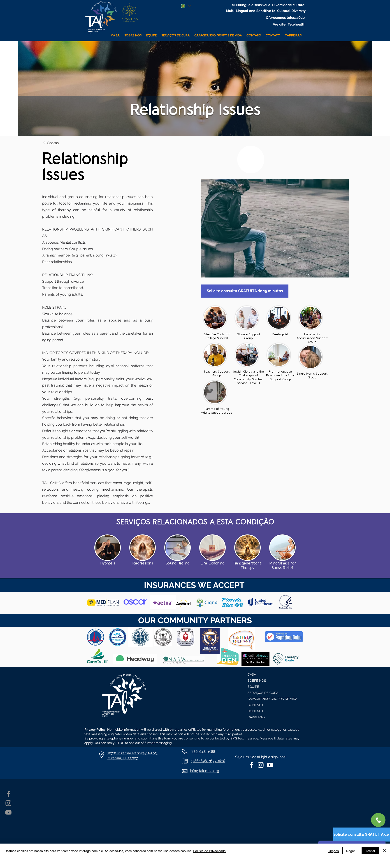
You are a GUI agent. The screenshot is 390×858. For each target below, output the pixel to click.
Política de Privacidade (209, 851)
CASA (252, 674)
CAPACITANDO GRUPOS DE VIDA (270, 699)
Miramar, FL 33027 (122, 758)
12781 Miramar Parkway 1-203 (132, 753)
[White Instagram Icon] (261, 765)
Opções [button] (333, 851)
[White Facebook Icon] (251, 765)
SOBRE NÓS (257, 680)
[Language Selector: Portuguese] (186, 5)
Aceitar (370, 851)
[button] (175, 33)
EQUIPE (253, 686)
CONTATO (255, 705)
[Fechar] (384, 850)
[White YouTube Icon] (270, 765)
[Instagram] (8, 803)
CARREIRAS (256, 717)
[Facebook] (8, 794)
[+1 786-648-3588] (378, 820)
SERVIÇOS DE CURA (263, 693)
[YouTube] (8, 812)
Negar (350, 851)
